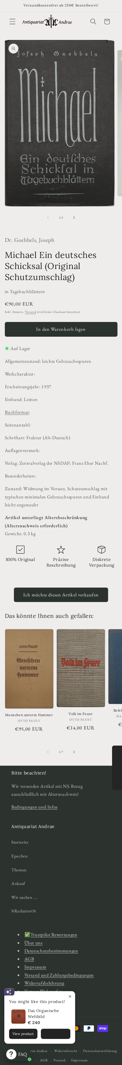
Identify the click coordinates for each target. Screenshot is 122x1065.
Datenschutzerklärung (100, 1051)
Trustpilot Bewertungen (53, 934)
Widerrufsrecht (65, 1051)
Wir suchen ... (24, 897)
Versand (30, 312)
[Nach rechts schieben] (74, 217)
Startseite (20, 842)
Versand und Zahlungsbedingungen (59, 975)
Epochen (19, 856)
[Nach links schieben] (48, 217)
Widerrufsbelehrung (44, 983)
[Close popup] (70, 996)
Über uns (33, 943)
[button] (12, 21)
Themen (19, 870)
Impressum (35, 967)
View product (23, 1034)
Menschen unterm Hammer (29, 715)
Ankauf (18, 883)
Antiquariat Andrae (33, 1051)
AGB (29, 959)
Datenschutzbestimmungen (51, 950)
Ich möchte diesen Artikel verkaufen (61, 595)
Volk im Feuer (81, 714)
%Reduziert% (23, 911)
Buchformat (17, 412)
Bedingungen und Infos (34, 807)
